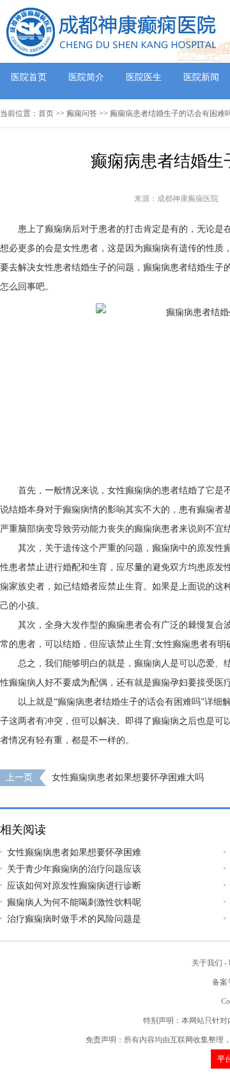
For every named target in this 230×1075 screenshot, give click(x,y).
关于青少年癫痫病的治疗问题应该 (74, 869)
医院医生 (144, 77)
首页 (46, 113)
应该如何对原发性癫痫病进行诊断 (74, 885)
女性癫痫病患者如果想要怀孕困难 (74, 852)
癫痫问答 (81, 113)
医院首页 (29, 77)
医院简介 (86, 77)
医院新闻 (201, 77)
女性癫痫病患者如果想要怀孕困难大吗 (128, 777)
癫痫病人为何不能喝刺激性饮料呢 (74, 902)
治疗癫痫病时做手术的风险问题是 (74, 919)
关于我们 (207, 962)
